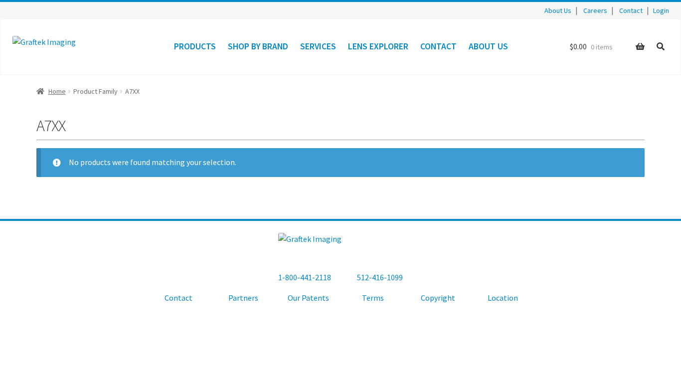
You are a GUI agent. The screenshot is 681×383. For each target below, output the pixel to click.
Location (503, 298)
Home (57, 91)
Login (661, 10)
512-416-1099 (380, 277)
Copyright (438, 298)
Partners (243, 298)
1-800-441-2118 (304, 277)
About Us (557, 10)
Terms (373, 298)
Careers (595, 10)
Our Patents (308, 298)
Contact (631, 10)
